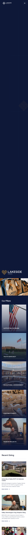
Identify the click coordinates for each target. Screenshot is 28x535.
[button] (24, 3)
